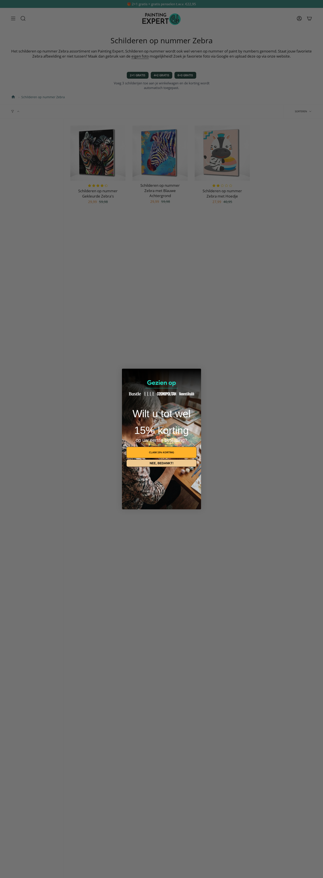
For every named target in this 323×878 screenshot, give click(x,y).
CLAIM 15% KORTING (161, 452)
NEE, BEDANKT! (162, 463)
